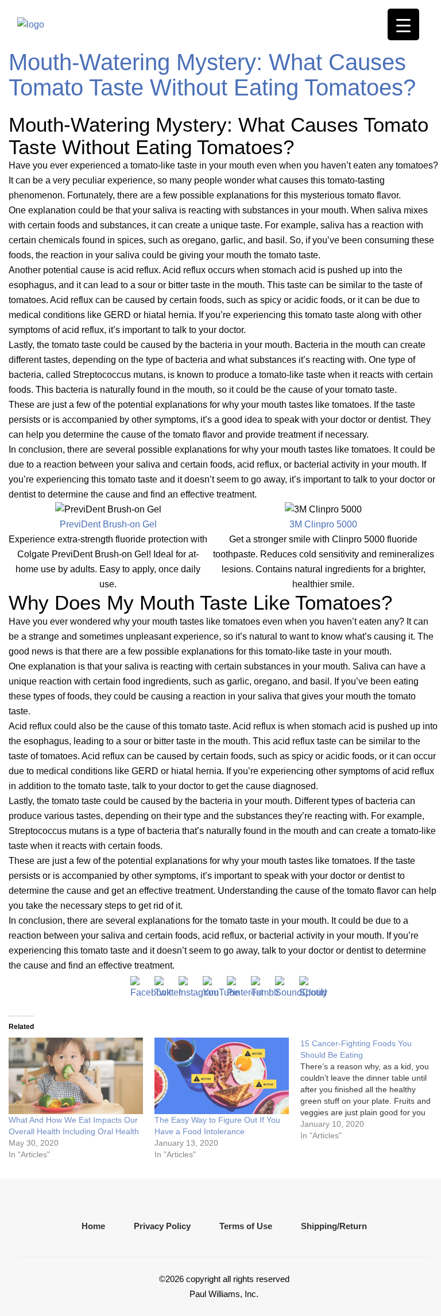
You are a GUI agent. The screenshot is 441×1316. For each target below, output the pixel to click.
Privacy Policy (162, 1226)
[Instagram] (188, 985)
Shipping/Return (334, 1226)
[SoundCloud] (284, 985)
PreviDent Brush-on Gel (108, 524)
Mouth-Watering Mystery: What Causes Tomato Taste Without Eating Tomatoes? (212, 74)
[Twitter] (163, 985)
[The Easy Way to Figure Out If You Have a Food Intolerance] (221, 1076)
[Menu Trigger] (403, 24)
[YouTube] (212, 985)
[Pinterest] (236, 985)
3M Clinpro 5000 (323, 524)
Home (93, 1226)
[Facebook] (139, 985)
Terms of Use (245, 1226)
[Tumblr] (260, 985)
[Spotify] (308, 985)
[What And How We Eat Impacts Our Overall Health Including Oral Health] (76, 1076)
